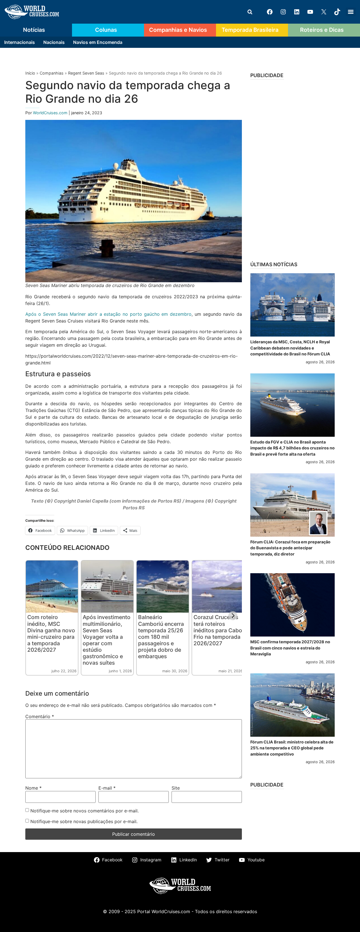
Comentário (39, 716)
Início (30, 73)
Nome (33, 788)
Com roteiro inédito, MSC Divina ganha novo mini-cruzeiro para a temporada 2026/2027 (51, 633)
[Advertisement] (292, 168)
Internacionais (19, 42)
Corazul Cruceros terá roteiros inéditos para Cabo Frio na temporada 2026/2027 (218, 630)
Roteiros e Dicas (322, 29)
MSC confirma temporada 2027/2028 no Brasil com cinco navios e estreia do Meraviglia (290, 647)
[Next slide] (232, 615)
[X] (323, 11)
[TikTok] (337, 11)
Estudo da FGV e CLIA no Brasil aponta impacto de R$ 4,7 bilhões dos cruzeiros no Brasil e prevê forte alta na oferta (292, 448)
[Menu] (351, 12)
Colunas (106, 29)
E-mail (107, 788)
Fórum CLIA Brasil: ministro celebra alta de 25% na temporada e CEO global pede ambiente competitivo (292, 748)
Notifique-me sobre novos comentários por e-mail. (84, 810)
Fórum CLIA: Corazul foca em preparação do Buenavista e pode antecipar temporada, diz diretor (290, 547)
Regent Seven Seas (86, 73)
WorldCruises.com (51, 112)
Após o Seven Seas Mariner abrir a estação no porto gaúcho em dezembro (108, 314)
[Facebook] (269, 11)
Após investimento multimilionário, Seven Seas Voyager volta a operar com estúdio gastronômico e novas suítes (106, 640)
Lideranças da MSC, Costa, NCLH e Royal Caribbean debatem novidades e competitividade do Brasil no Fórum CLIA (290, 347)
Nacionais (54, 42)
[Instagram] (283, 11)
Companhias (52, 73)
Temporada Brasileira (250, 29)
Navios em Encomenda (97, 42)
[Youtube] (310, 11)
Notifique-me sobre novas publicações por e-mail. (84, 821)
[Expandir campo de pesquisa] (250, 12)
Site (176, 788)
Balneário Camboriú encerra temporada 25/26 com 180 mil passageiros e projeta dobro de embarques (161, 636)
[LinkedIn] (296, 11)
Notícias (34, 29)
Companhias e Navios (178, 29)
